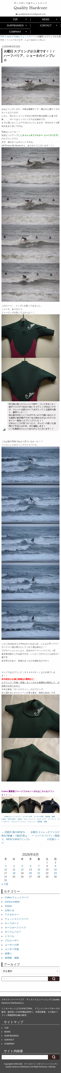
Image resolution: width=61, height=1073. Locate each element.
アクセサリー (12, 914)
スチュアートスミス (18, 821)
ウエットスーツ (29, 819)
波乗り (8, 953)
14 (38, 869)
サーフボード (12, 923)
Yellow (19, 819)
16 (55, 869)
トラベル (9, 936)
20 (30, 873)
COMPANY (15, 31)
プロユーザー (12, 940)
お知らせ (9, 910)
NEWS (45, 19)
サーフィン (52, 819)
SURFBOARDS (15, 25)
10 (5, 869)
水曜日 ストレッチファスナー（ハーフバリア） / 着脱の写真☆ (45, 836)
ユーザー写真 (39, 816)
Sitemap (52, 1067)
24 (5, 876)
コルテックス (41, 819)
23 (55, 873)
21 (38, 873)
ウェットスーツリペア (16, 919)
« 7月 (4, 884)
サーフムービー (13, 932)
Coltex (3, 819)
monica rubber (12, 901)
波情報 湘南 (50, 816)
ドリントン (32, 821)
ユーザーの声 (27, 816)
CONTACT (46, 25)
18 (14, 873)
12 (22, 869)
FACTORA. (12, 819)
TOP (15, 19)
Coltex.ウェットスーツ (12, 816)
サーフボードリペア (15, 927)
